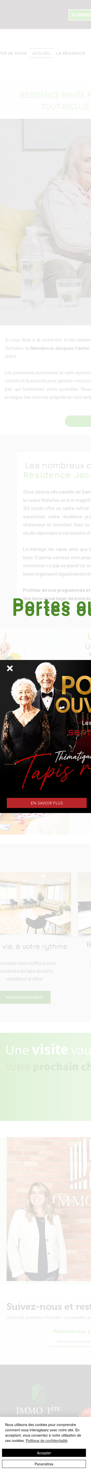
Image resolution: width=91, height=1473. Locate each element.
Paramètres (44, 1463)
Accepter (44, 1452)
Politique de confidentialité (46, 1440)
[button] (10, 668)
